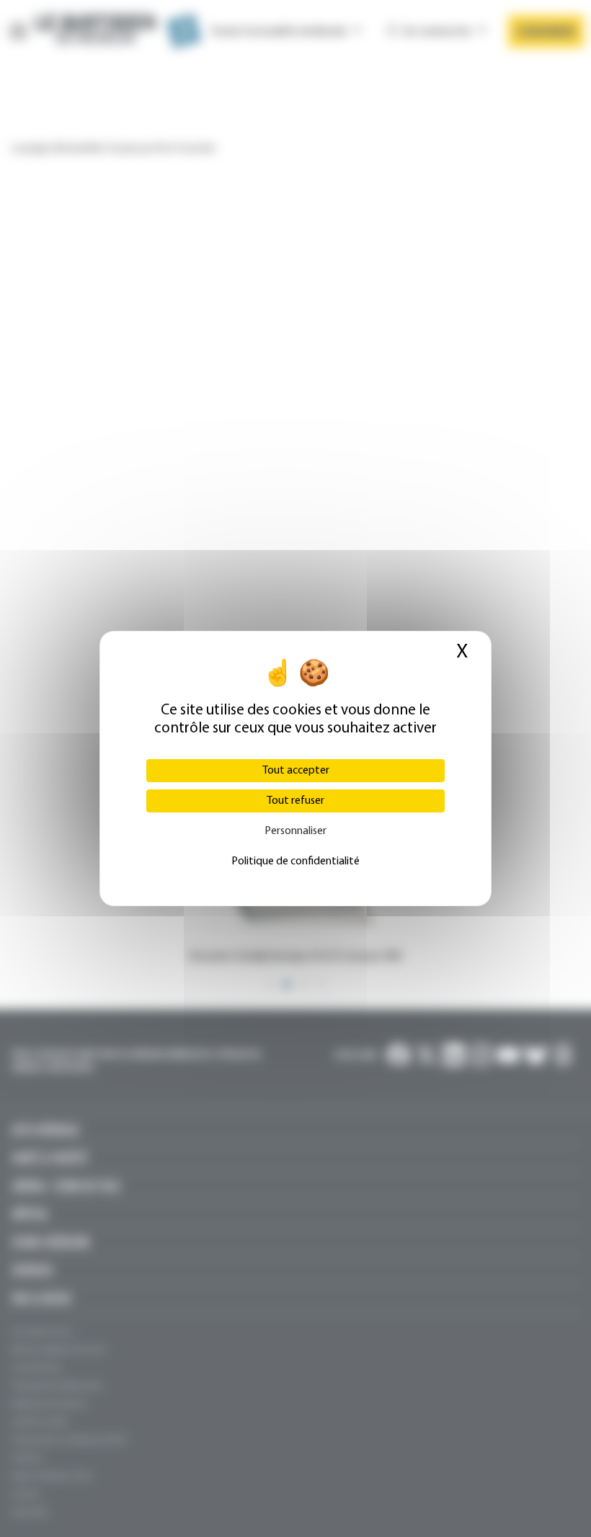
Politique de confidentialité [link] (295, 861)
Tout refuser (295, 801)
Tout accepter (295, 770)
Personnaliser (295, 831)
